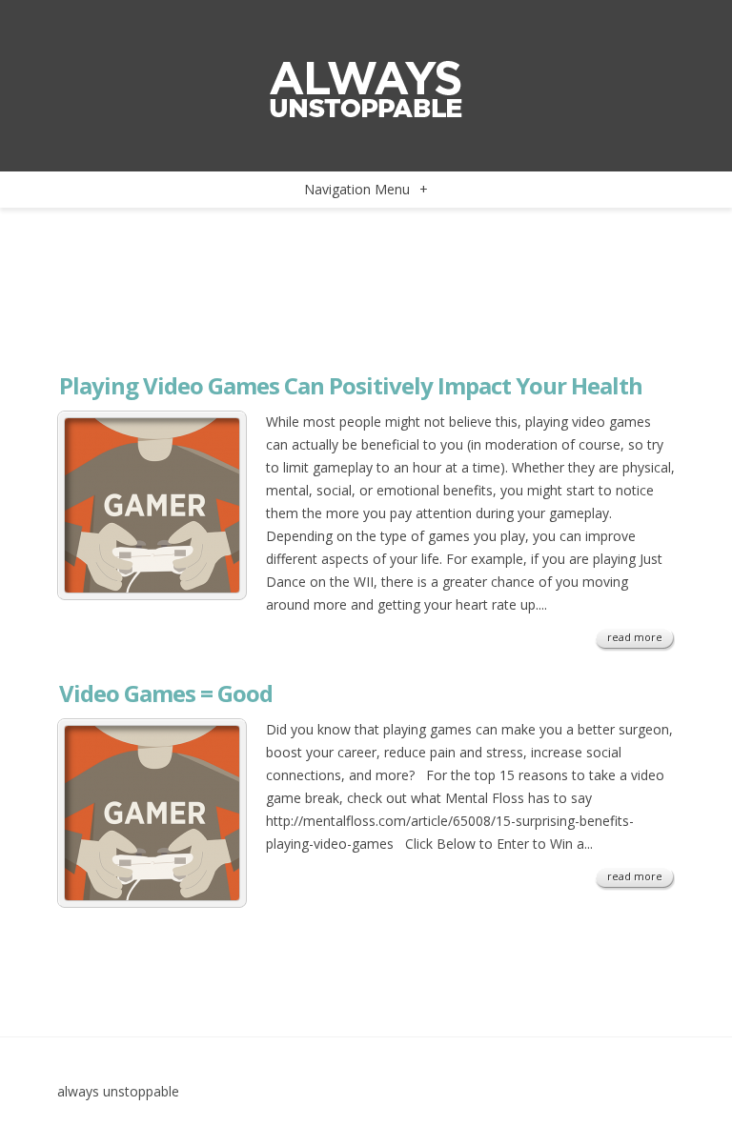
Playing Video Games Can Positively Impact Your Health (350, 385)
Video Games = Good (166, 693)
